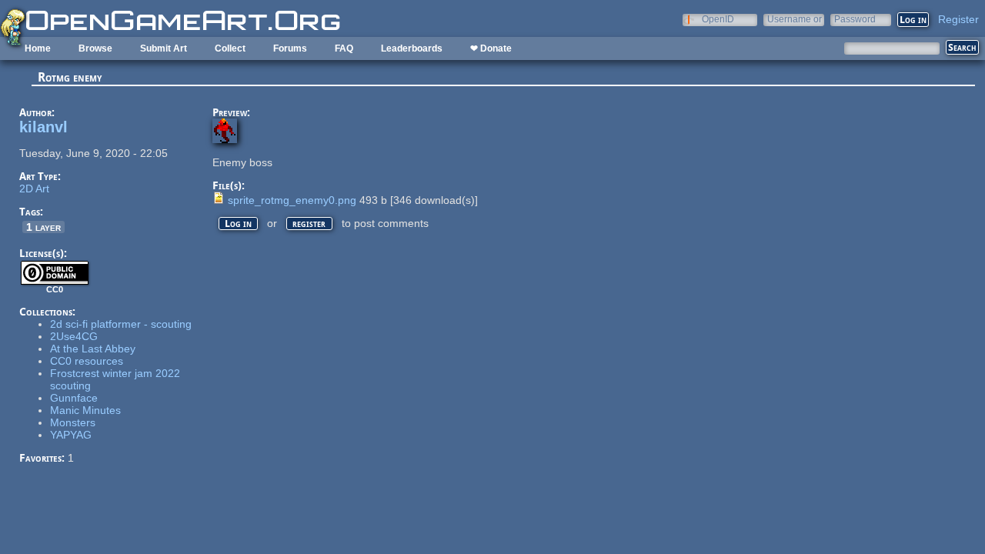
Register (958, 19)
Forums (290, 48)
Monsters (72, 422)
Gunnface (74, 398)
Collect (230, 48)
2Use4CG (74, 336)
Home (38, 48)
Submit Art (163, 48)
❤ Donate (491, 48)
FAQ (344, 48)
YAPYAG (71, 435)
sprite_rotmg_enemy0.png (292, 200)
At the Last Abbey (92, 348)
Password (855, 19)
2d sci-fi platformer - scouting (121, 324)
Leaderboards (411, 48)
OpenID (718, 19)
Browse (95, 48)
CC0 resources (86, 361)
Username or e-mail (794, 19)
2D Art (34, 188)
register (309, 223)
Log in (238, 223)
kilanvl (43, 126)
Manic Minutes (85, 410)
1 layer (43, 227)
